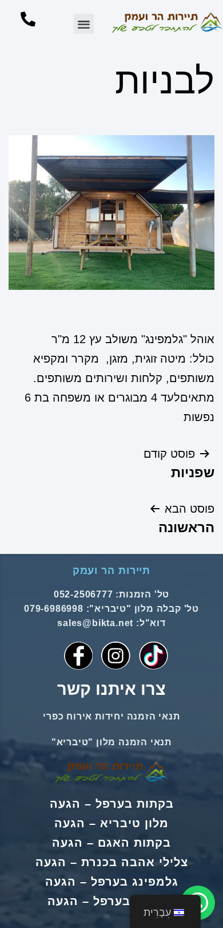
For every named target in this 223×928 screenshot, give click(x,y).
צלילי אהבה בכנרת (134, 862)
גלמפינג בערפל (134, 881)
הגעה (65, 803)
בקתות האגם (134, 842)
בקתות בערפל (134, 803)
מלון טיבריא (134, 823)
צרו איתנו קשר (111, 689)
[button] (84, 24)
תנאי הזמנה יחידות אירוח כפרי (111, 716)
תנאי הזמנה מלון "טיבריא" (111, 742)
